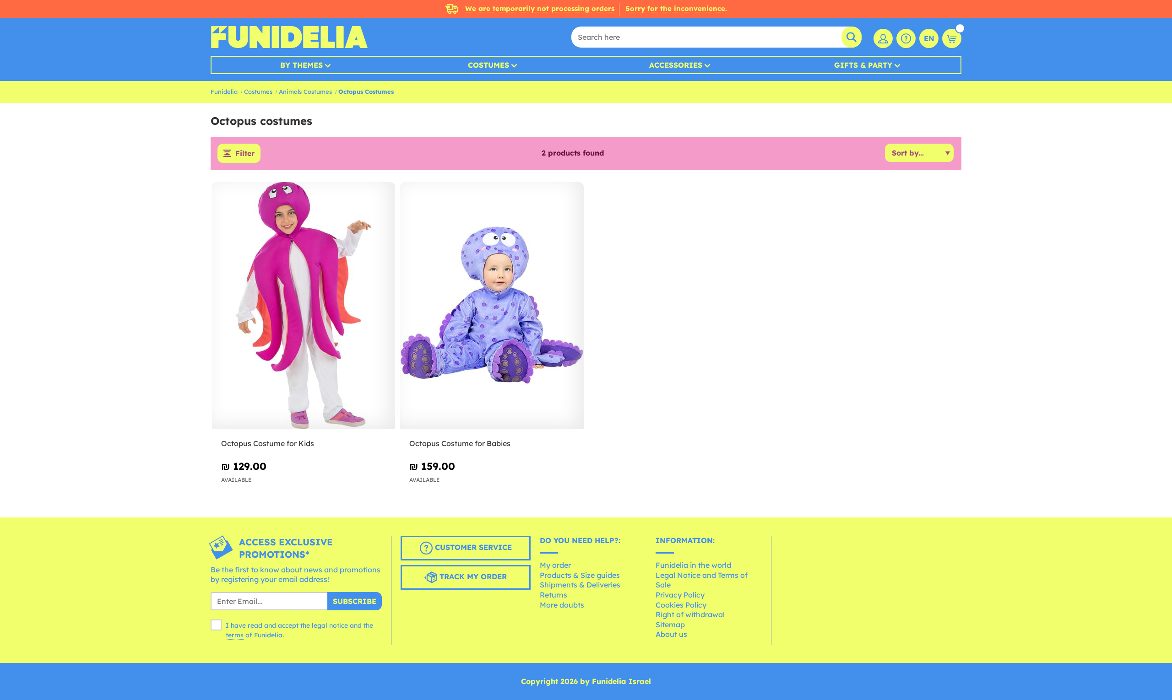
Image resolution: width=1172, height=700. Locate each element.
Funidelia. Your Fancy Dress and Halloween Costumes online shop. (289, 37)
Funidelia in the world (693, 565)
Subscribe (354, 601)
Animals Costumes (305, 91)
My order (555, 565)
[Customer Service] (906, 38)
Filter (245, 153)
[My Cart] (951, 38)
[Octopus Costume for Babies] (491, 306)
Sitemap (670, 624)
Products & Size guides (580, 575)
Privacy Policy (680, 594)
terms (235, 635)
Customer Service (472, 547)
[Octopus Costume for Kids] (303, 306)
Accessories (675, 65)
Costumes (488, 65)
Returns (553, 594)
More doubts (562, 604)
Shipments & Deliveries (580, 584)
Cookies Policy (681, 604)
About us (671, 634)
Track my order (472, 576)
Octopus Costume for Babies (459, 443)
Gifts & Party (863, 65)
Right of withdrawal (690, 614)
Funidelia (224, 91)
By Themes (301, 65)
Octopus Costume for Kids (267, 443)
